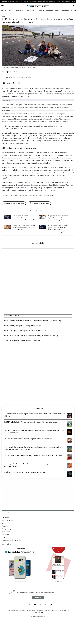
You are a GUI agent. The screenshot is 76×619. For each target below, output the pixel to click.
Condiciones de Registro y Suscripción (47, 610)
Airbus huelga (22, 1)
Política (5, 16)
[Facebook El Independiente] (29, 605)
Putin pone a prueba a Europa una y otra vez (25, 326)
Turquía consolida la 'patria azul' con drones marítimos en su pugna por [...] (36, 321)
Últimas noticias (14, 1)
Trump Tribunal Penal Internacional (46, 1)
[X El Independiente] (25, 605)
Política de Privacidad (12, 610)
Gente (57, 11)
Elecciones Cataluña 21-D (19, 195)
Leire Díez (5, 537)
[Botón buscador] (74, 6)
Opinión (4, 11)
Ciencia (41, 11)
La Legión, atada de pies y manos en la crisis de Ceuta (29, 331)
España (11, 11)
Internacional (31, 11)
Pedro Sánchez (6, 532)
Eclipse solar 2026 (7, 520)
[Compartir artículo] (3, 83)
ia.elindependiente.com (20, 581)
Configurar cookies (38, 612)
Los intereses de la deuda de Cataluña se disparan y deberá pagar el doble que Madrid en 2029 (24, 218)
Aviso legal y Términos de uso (27, 610)
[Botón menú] (2, 6)
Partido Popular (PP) (52, 195)
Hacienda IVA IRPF (66, 1)
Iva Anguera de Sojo (9, 72)
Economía (20, 11)
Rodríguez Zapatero (8, 529)
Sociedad (49, 11)
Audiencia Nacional (13, 160)
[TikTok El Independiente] (51, 605)
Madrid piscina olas (32, 1)
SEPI (3, 523)
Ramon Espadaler (59, 182)
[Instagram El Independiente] (40, 605)
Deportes (65, 11)
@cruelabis (5, 75)
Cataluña (6, 195)
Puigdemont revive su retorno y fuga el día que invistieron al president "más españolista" (58, 218)
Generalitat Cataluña (36, 195)
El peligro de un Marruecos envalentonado (25, 340)
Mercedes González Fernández (11, 540)
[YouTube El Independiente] (35, 605)
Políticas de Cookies (64, 610)
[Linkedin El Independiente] (46, 605)
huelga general (36, 91)
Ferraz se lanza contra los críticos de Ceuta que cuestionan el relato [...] (34, 335)
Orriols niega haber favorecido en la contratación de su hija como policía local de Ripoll (24, 228)
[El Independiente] (38, 6)
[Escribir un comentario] (18, 83)
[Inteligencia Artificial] (19, 578)
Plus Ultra (5, 526)
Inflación (58, 1)
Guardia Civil (6, 534)
